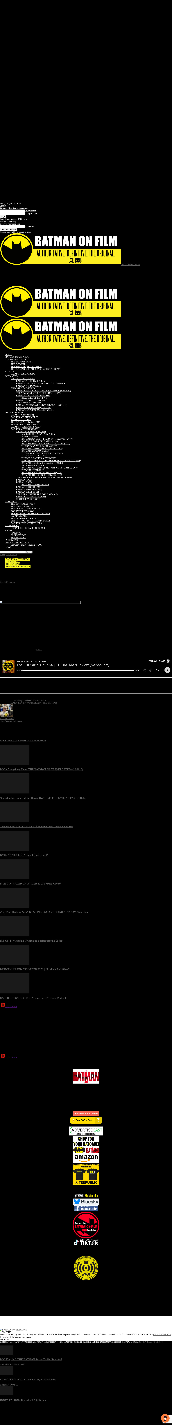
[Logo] (60, 317)
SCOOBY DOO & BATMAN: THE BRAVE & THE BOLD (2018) (51, 460)
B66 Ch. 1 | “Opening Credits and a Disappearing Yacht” (31, 940)
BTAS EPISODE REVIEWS (34, 398)
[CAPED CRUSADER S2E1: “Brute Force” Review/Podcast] (14, 993)
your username (31, 211)
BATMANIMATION (20, 516)
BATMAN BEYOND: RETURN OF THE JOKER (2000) (47, 439)
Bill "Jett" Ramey (7, 582)
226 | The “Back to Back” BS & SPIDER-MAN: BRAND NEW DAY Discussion (44, 912)
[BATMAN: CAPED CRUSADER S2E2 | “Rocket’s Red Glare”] (14, 964)
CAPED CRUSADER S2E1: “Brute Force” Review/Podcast (33, 998)
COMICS (9, 371)
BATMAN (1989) (24, 482)
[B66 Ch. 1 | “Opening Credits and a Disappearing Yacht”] (14, 935)
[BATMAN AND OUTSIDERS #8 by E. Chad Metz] (6, 1374)
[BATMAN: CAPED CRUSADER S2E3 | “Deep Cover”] (14, 878)
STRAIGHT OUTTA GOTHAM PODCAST (30, 521)
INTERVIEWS (12, 540)
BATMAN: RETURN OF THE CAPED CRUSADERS (40, 383)
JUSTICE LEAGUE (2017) (28, 499)
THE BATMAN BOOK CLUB (24, 518)
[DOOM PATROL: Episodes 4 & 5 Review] (6, 1395)
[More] (43, 593)
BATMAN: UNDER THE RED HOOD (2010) (42, 448)
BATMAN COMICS (9, 1385)
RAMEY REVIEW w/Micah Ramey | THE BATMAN (33, 703)
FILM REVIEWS (18, 535)
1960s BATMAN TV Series (23, 378)
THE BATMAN (18, 364)
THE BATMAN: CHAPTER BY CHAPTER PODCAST (36, 369)
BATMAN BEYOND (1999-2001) (31, 400)
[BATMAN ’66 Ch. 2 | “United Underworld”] (14, 850)
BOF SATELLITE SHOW (22, 511)
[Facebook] (4, 593)
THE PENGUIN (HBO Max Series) (26, 366)
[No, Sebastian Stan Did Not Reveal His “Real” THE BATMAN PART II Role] (14, 793)
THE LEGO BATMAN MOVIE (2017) (39, 458)
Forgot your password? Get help (13, 219)
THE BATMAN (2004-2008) (28, 403)
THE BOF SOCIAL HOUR (23, 504)
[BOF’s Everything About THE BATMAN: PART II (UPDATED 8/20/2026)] (14, 764)
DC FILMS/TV (12, 525)
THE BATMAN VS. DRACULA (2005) (39, 446)
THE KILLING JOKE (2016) (34, 456)
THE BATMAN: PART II (22, 362)
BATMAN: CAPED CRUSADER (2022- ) (34, 410)
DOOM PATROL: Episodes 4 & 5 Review (23, 1399)
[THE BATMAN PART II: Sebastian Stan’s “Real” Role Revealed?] (14, 821)
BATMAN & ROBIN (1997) (28, 492)
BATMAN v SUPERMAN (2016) (31, 497)
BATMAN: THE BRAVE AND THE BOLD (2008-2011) (41, 405)
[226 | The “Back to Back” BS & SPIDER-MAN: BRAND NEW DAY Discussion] (14, 907)
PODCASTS (11, 501)
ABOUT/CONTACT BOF (17, 542)
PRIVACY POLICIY (162, 1334)
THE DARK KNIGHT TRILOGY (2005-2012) (37, 494)
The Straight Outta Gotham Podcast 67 (29, 700)
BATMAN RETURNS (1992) (29, 487)
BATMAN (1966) (24, 480)
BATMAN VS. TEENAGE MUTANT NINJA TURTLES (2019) (50, 468)
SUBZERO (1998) (30, 436)
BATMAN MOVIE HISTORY (24, 429)
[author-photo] (6, 716)
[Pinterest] (23, 593)
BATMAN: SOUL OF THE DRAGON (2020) (42, 472)
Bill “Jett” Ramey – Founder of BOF (26, 545)
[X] (14, 593)
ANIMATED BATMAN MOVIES (31, 431)
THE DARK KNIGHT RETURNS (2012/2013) (42, 453)
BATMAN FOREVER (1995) (29, 489)
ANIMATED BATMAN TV (23, 388)
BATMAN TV (11, 376)
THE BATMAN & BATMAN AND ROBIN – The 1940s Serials (44, 477)
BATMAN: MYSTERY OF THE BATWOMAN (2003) (46, 444)
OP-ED (8, 530)
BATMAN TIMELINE (21, 419)
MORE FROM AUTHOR (34, 741)
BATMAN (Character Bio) (22, 415)
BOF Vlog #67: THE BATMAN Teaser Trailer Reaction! (31, 1359)
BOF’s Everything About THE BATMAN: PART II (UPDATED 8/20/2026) (41, 769)
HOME (8, 354)
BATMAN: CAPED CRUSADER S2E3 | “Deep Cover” (30, 883)
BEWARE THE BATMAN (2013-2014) (33, 407)
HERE (39, 650)
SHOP (8, 547)
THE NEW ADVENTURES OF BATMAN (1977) (38, 393)
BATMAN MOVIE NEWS (17, 357)
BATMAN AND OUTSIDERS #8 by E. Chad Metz (28, 1379)
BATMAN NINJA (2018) (33, 465)
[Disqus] (86, 1035)
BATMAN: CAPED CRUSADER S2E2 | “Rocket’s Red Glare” (34, 969)
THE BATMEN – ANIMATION (25, 424)
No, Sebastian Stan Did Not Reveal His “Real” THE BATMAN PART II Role (42, 798)
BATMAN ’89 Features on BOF (35, 484)
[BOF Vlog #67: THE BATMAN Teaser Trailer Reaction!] (6, 1354)
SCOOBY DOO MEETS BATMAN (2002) (40, 441)
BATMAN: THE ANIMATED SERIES (33, 395)
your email (29, 226)
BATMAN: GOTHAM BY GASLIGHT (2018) (42, 463)
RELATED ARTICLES (11, 741)
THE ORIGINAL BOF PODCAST (26, 509)
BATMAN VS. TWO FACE (28, 386)
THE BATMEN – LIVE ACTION (25, 422)
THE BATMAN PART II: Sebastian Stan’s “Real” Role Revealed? (36, 826)
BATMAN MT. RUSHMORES (24, 417)
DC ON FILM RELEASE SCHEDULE (28, 528)
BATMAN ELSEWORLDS (23, 374)
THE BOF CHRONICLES (22, 506)
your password (31, 213)
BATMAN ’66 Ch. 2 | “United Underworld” (24, 855)
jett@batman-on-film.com (21, 1337)
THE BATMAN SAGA (15, 359)
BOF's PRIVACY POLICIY (150, 1342)
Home (2, 554)
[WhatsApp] (33, 593)
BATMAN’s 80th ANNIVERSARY (26, 427)
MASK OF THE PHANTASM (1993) (38, 434)
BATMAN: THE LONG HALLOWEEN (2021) (42, 475)
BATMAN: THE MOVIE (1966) (30, 381)
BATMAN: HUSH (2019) (33, 470)
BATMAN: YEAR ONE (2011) (35, 451)
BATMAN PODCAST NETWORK (26, 523)
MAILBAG (16, 533)
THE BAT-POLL (18, 537)
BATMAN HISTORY (15, 412)
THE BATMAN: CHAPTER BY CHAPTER (30, 513)
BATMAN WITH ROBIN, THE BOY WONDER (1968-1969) (43, 391)
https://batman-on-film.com (11, 721)
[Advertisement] (49, 276)
